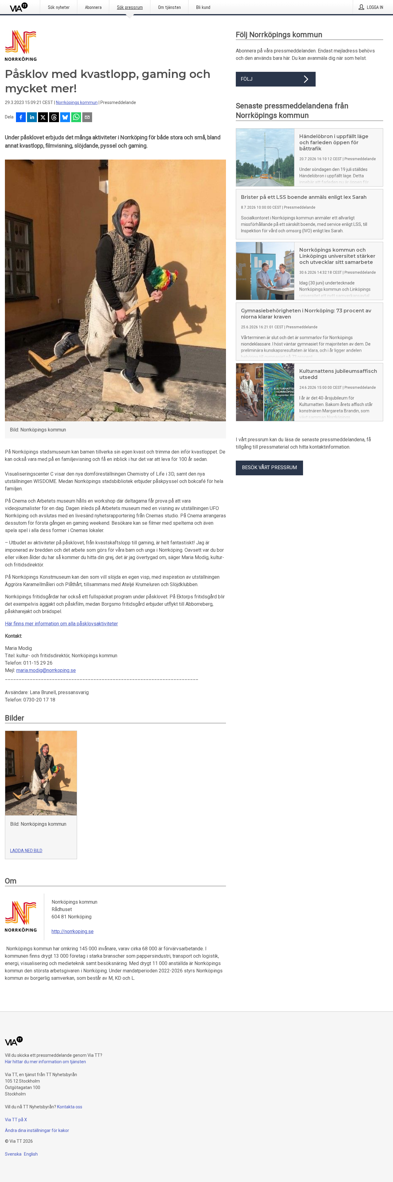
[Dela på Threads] (54, 117)
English (31, 1154)
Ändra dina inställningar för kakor (37, 1130)
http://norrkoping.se (73, 931)
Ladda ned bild (26, 850)
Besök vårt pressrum (269, 467)
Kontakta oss (69, 1106)
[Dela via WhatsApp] (76, 117)
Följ (246, 79)
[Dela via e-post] (87, 117)
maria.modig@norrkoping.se (46, 670)
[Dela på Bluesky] (65, 117)
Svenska (13, 1154)
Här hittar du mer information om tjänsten (45, 1061)
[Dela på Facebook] (21, 117)
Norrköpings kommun (77, 102)
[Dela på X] (43, 117)
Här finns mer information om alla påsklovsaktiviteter (61, 624)
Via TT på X (16, 1119)
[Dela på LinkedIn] (32, 117)
